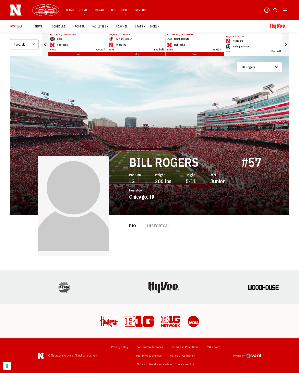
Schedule (58, 26)
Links (77, 54)
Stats (139, 26)
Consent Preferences (149, 347)
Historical (158, 226)
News (38, 26)
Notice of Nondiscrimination (154, 364)
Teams (70, 10)
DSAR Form (213, 347)
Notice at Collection (182, 356)
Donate (100, 10)
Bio (132, 226)
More (153, 26)
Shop (113, 10)
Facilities (99, 26)
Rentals (140, 10)
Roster (80, 26)
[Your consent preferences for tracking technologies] (7, 366)
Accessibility (186, 364)
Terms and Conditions (184, 347)
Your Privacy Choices (149, 356)
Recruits (85, 10)
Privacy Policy (119, 347)
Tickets (126, 10)
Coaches (122, 26)
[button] (45, 44)
